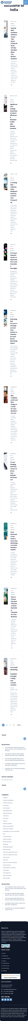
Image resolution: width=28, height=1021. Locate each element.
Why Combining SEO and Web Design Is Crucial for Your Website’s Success (14, 404)
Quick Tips (5, 860)
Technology (6, 870)
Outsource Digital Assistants (10, 852)
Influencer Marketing (8, 826)
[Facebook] (2, 999)
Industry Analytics (7, 823)
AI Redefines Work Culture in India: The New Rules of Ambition (15, 764)
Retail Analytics (7, 865)
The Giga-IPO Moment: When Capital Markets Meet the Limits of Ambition (14, 754)
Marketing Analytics (8, 847)
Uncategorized (6, 872)
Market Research (7, 841)
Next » (19, 725)
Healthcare (6, 815)
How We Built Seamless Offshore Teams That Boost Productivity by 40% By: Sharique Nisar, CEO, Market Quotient (14, 43)
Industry (5, 821)
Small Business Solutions (9, 867)
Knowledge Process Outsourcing (11, 831)
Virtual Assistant (7, 875)
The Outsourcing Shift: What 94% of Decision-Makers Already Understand (14, 759)
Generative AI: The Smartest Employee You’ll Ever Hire (15, 769)
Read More (3, 942)
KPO (4, 834)
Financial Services (7, 813)
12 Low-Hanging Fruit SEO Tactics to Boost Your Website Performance (13, 471)
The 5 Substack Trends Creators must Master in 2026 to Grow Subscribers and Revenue (15, 749)
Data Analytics (6, 808)
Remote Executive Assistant (10, 862)
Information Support (8, 828)
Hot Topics (5, 818)
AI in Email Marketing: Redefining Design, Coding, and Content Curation (13, 676)
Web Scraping (6, 878)
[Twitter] (5, 999)
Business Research (7, 802)
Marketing (5, 844)
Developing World (7, 810)
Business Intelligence (8, 800)
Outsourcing (6, 857)
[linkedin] (11, 999)
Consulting (5, 805)
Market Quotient (7, 839)
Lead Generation (7, 836)
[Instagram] (8, 999)
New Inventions (7, 849)
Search (4, 735)
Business (5, 797)
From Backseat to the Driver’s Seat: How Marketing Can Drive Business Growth (14, 541)
